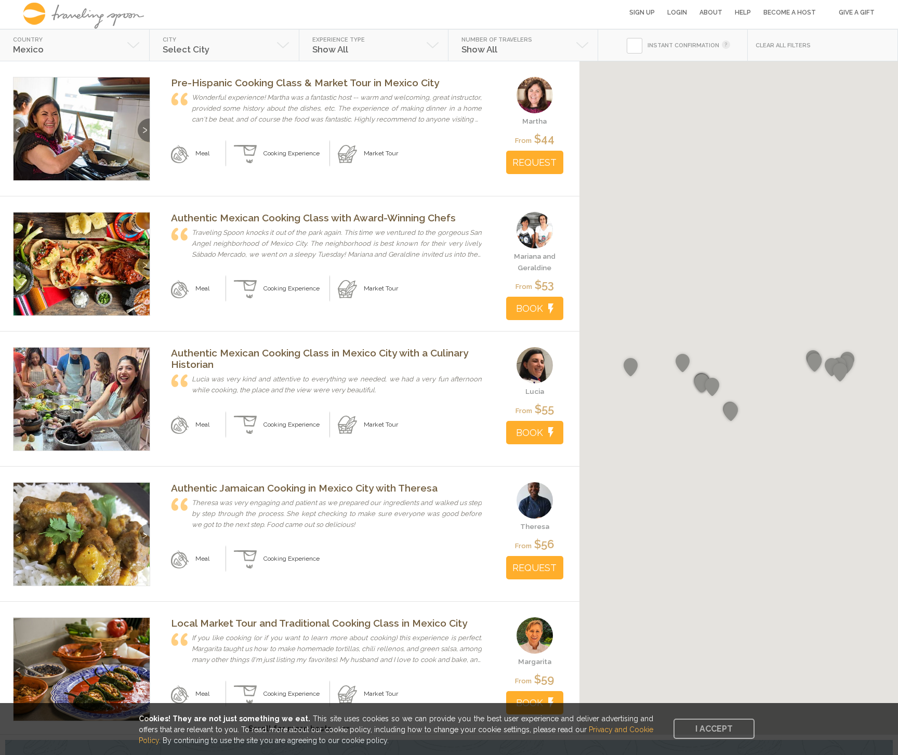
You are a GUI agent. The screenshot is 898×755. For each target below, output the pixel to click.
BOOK (529, 308)
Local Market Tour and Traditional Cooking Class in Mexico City (319, 623)
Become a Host (789, 12)
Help (743, 12)
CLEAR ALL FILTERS (783, 45)
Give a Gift (857, 12)
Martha (534, 121)
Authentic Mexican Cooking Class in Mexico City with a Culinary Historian (319, 358)
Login (677, 12)
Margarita (534, 661)
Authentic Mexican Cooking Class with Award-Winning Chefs (313, 217)
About (710, 12)
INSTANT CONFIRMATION (683, 45)
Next (144, 125)
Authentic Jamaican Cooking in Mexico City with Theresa (304, 488)
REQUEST (534, 162)
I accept (714, 729)
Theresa (534, 526)
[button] (702, 383)
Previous (19, 125)
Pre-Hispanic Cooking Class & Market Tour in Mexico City (305, 82)
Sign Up (642, 12)
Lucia (534, 391)
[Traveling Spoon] (87, 16)
